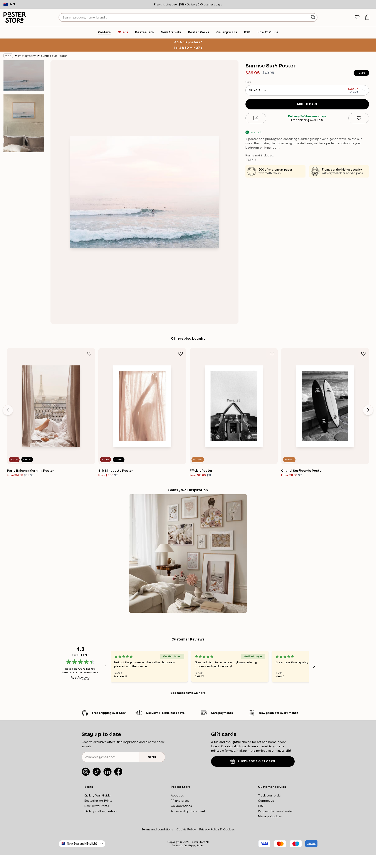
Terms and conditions (157, 829)
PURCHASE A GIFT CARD (256, 761)
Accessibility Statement (188, 811)
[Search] (313, 17)
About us (177, 795)
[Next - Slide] (368, 410)
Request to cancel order (275, 811)
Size (248, 82)
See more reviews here (188, 693)
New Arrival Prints (96, 806)
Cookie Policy (186, 829)
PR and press (180, 801)
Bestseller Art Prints (98, 801)
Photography (27, 56)
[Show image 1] (23, 75)
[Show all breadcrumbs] (8, 56)
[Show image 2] (23, 123)
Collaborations (181, 806)
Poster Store (198, 841)
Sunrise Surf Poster (54, 56)
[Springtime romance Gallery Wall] (188, 553)
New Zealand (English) (82, 843)
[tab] (357, 17)
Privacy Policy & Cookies (217, 829)
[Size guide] (255, 118)
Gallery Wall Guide (97, 795)
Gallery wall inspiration (100, 811)
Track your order (270, 795)
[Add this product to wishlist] (358, 118)
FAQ (261, 806)
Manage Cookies (270, 816)
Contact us (266, 801)
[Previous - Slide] (8, 410)
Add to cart (307, 104)
